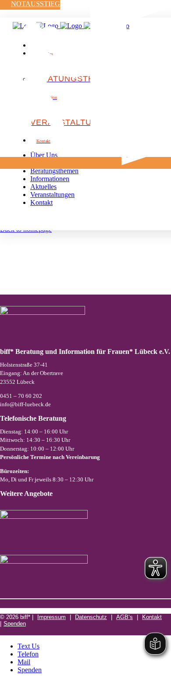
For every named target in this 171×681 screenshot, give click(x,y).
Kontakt (152, 617)
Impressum (51, 617)
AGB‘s (124, 617)
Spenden (15, 623)
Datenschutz (91, 617)
